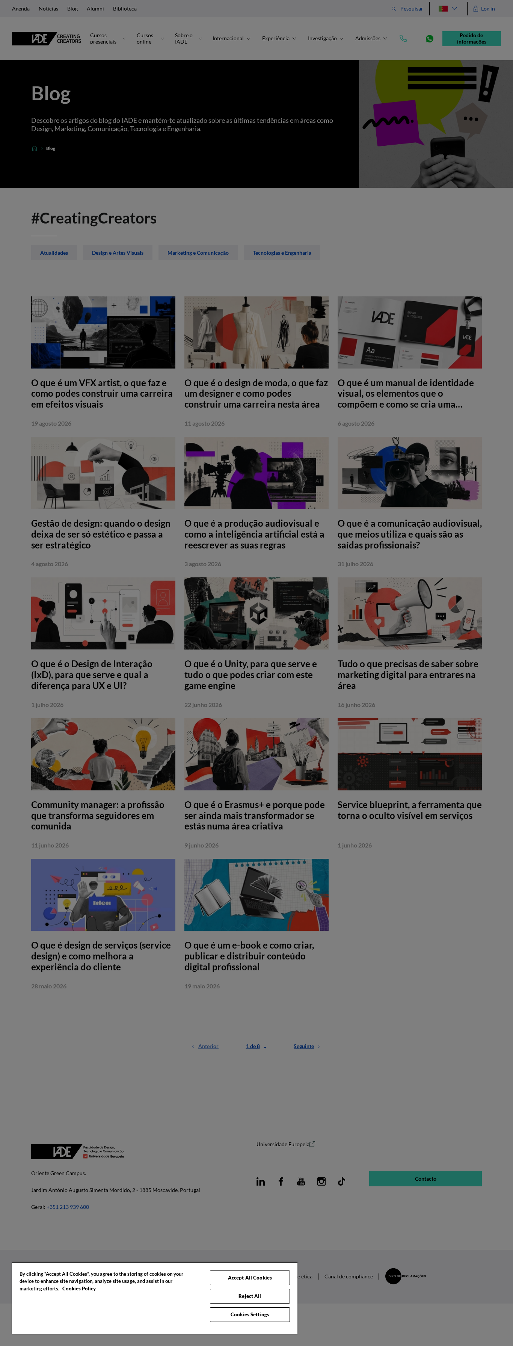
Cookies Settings (250, 1314)
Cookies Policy (79, 1289)
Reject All (249, 1296)
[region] (154, 1298)
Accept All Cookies (250, 1278)
